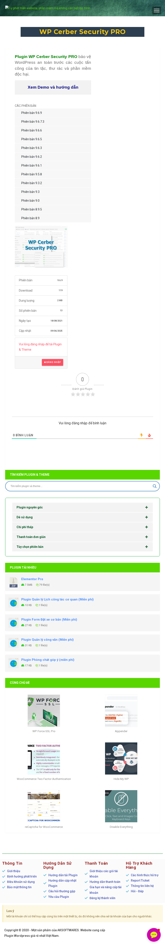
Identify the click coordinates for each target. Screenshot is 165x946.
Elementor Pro (32, 579)
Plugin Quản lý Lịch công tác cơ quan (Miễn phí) (57, 599)
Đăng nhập (53, 362)
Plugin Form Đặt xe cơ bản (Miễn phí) (49, 619)
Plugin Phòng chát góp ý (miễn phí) (47, 660)
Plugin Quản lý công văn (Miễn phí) (47, 640)
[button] (154, 935)
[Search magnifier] (155, 486)
